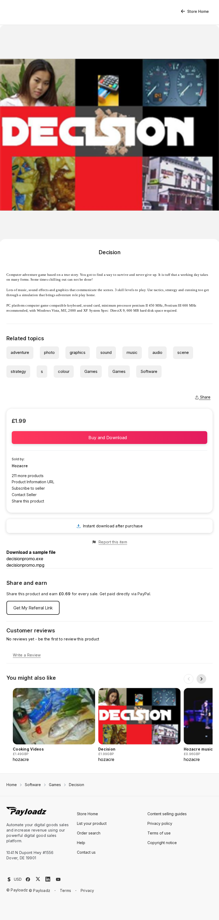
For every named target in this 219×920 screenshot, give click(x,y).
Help (81, 842)
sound (106, 352)
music (132, 352)
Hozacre (20, 465)
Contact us (86, 852)
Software (148, 371)
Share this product (28, 501)
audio (157, 352)
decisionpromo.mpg (25, 565)
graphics (77, 352)
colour (63, 371)
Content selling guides (167, 813)
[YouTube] (58, 879)
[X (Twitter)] (38, 879)
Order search (88, 833)
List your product (92, 823)
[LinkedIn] (47, 879)
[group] (54, 725)
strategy (18, 371)
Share (205, 397)
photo (49, 352)
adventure (20, 352)
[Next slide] (201, 679)
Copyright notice (162, 842)
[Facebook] (27, 879)
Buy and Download (109, 437)
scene (183, 352)
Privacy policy (159, 823)
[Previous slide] (188, 679)
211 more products (28, 475)
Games (90, 371)
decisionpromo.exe (24, 558)
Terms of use (159, 833)
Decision (76, 784)
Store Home (198, 11)
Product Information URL (33, 482)
